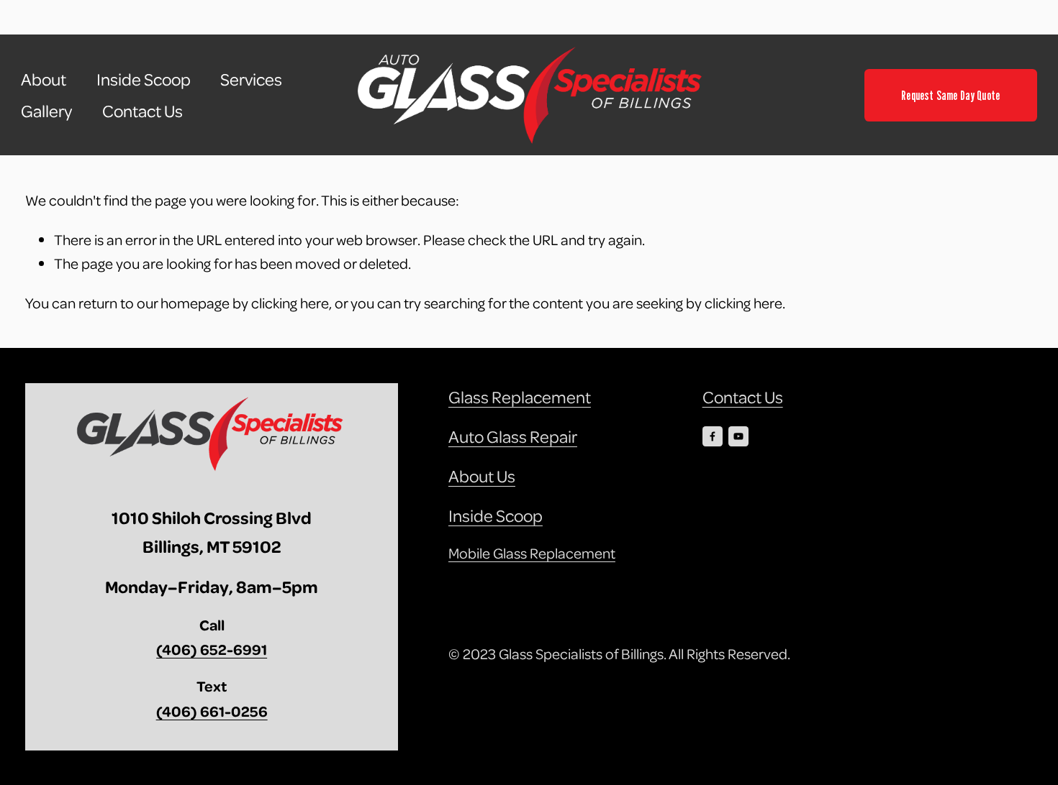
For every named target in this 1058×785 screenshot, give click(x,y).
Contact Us (142, 110)
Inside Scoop (143, 79)
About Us (481, 476)
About (43, 79)
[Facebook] (712, 436)
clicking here (290, 302)
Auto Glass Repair (512, 436)
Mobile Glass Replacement (531, 552)
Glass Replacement (519, 397)
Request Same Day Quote (950, 95)
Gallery (46, 110)
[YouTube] (738, 436)
